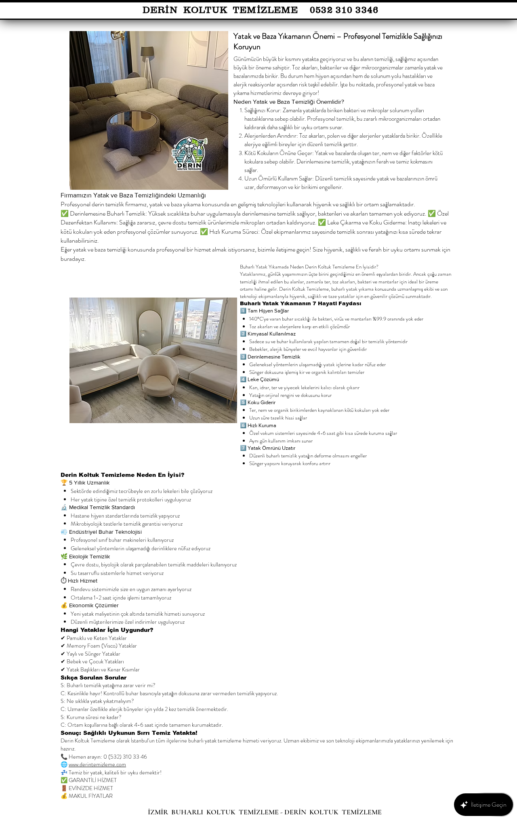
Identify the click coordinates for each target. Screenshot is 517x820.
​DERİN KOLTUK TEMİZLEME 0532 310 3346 (260, 9)
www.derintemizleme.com (97, 764)
